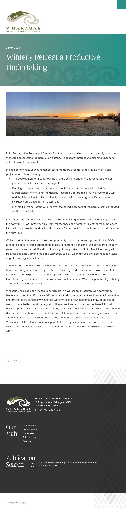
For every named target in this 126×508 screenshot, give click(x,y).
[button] (121, 4)
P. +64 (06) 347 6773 (47, 410)
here (9, 270)
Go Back (16, 360)
